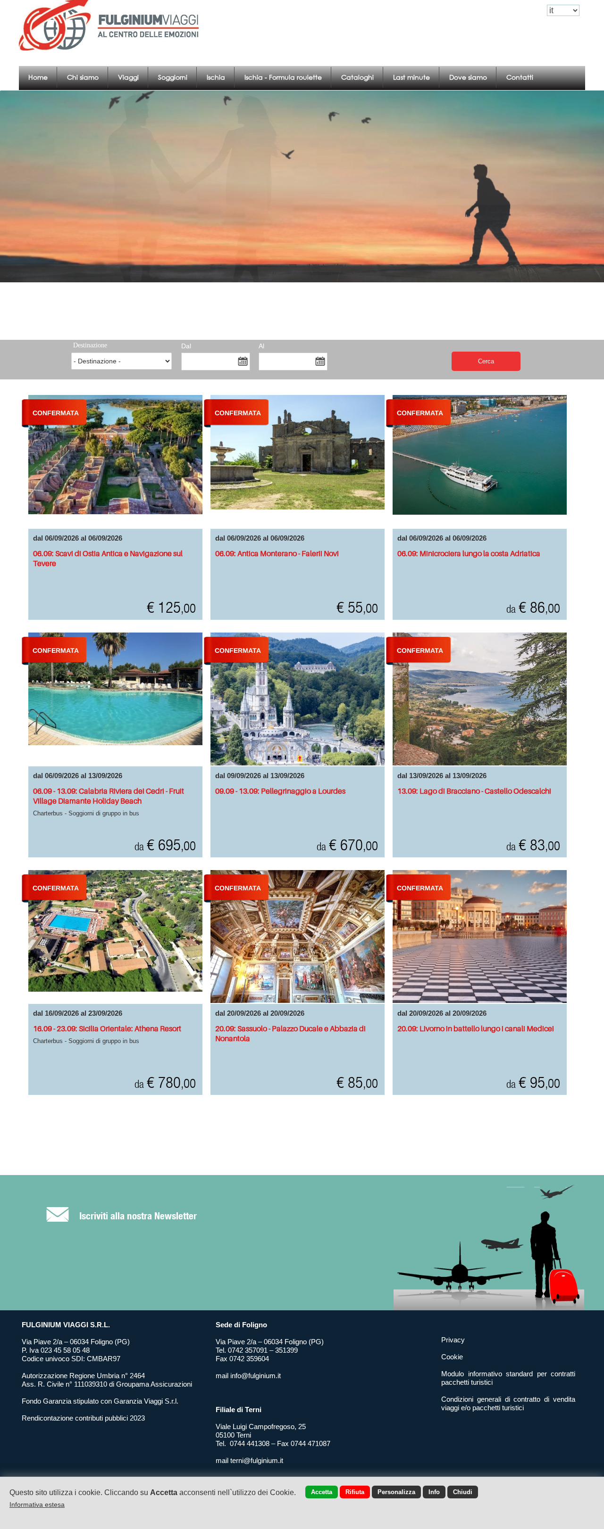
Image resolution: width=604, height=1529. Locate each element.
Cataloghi (357, 77)
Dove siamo (468, 77)
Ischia (216, 77)
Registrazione (518, 10)
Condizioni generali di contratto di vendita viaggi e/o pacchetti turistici (508, 1403)
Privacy (453, 1340)
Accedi (479, 10)
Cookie (452, 1357)
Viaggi (128, 77)
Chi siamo (83, 77)
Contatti (519, 77)
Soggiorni (172, 77)
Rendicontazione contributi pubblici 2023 (83, 1418)
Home (38, 77)
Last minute (411, 77)
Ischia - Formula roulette (283, 77)
